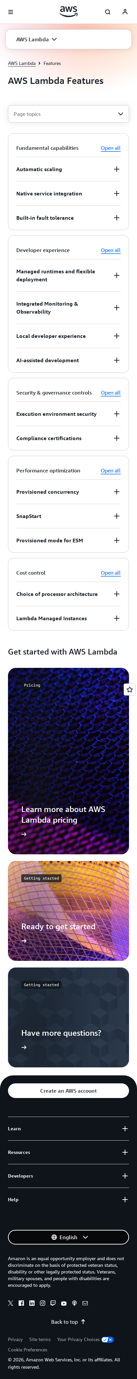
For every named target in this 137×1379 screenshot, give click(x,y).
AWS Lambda (22, 63)
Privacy (15, 1339)
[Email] (85, 1304)
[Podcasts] (74, 1304)
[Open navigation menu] (10, 12)
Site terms (40, 1339)
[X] (10, 1304)
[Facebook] (21, 1304)
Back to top (64, 1321)
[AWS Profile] (125, 12)
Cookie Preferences (27, 1349)
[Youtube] (64, 1304)
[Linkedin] (32, 1304)
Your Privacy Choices (78, 1339)
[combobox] (68, 114)
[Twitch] (53, 1304)
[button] (36, 39)
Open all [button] (111, 147)
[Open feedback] (130, 689)
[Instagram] (42, 1304)
